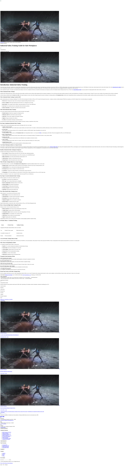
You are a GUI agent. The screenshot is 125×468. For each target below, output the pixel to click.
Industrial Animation (5, 434)
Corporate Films (4, 444)
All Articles (3, 300)
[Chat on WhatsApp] (1, 467)
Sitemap (11, 463)
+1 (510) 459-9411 (3, 423)
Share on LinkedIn (9, 299)
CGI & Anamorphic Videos (6, 438)
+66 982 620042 (3, 427)
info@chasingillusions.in (9, 420)
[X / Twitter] (2, 416)
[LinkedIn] (0, 416)
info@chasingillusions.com (27, 274)
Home (3, 4)
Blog (3, 42)
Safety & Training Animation (6, 435)
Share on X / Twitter (3, 299)
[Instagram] (1, 416)
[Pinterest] (3, 416)
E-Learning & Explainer (6, 436)
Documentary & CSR (5, 445)
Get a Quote (2, 9)
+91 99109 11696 (3, 420)
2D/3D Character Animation (6, 432)
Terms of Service (7, 463)
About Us (3, 453)
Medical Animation (5, 433)
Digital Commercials (5, 446)
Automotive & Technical (6, 439)
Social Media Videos (5, 447)
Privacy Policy (2, 463)
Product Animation (5, 437)
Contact (3, 7)
